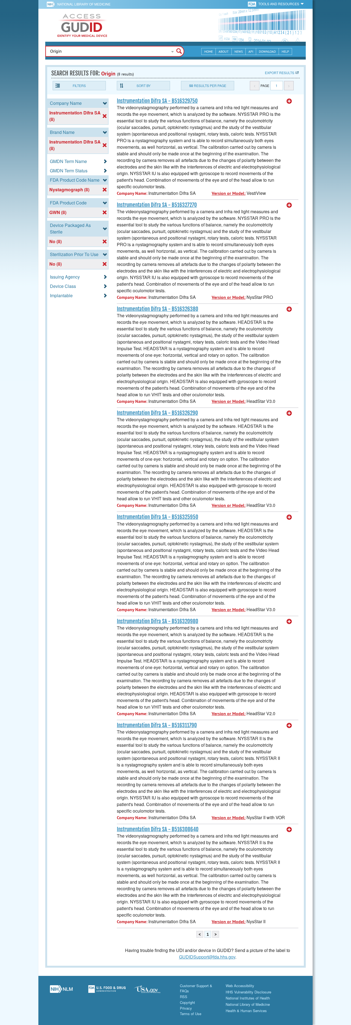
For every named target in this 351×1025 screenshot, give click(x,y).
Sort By (144, 85)
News (238, 51)
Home (208, 51)
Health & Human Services (246, 1010)
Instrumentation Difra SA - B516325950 (157, 517)
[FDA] (252, 3)
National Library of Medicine (84, 4)
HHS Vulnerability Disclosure (248, 992)
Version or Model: (228, 193)
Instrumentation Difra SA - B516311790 (157, 725)
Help (285, 51)
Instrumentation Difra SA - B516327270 (157, 205)
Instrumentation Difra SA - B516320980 (157, 621)
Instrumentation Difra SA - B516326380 (157, 309)
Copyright (187, 1002)
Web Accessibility (240, 985)
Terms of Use (190, 1013)
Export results (279, 72)
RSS (183, 996)
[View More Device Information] (289, 101)
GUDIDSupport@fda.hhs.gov (207, 957)
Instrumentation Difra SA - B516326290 (157, 413)
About (224, 51)
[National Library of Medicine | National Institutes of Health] (61, 991)
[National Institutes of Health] (52, 4)
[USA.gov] (152, 991)
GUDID (82, 25)
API (250, 51)
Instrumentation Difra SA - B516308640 (158, 829)
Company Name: (132, 193)
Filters (79, 85)
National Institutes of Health (248, 998)
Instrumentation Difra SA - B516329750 (157, 101)
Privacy (186, 1008)
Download (267, 51)
